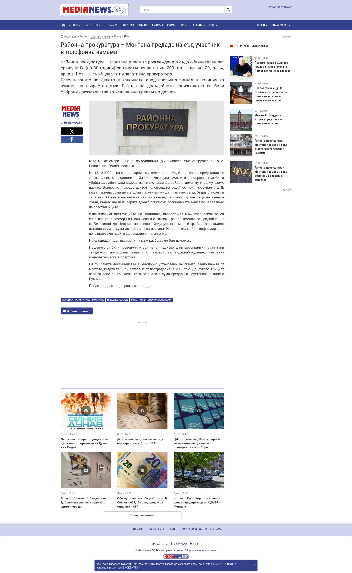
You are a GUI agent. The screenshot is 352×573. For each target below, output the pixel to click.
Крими (107, 36)
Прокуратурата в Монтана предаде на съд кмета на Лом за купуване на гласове (272, 66)
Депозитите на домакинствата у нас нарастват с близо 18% (140, 441)
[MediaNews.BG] (96, 9)
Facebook (180, 544)
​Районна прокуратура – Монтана (83, 299)
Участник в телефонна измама (151, 299)
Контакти (161, 544)
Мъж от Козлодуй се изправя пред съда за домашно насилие (269, 119)
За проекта (157, 529)
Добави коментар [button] (78, 311)
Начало (138, 529)
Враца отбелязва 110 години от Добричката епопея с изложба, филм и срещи (83, 502)
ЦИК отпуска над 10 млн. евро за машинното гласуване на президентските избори (197, 443)
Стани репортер (196, 529)
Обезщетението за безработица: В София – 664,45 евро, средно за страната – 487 (142, 502)
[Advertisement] (142, 353)
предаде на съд (117, 299)
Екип (173, 529)
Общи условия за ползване (200, 550)
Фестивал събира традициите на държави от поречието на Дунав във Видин (85, 443)
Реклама (216, 529)
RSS (196, 544)
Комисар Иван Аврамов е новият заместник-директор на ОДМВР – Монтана (198, 502)
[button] (75, 25)
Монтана (95, 36)
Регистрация (284, 6)
